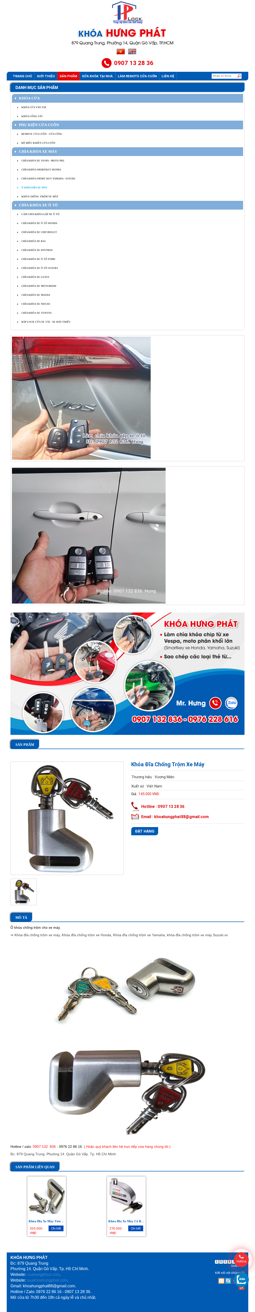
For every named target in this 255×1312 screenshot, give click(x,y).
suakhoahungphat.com (47, 1280)
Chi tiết (56, 1228)
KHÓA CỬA (27, 98)
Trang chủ (22, 76)
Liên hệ (168, 76)
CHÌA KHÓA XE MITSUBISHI (36, 286)
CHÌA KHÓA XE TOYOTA (34, 312)
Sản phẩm (68, 76)
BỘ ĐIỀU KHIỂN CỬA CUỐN (36, 143)
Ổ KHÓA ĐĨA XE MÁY (32, 187)
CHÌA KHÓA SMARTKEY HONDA (39, 169)
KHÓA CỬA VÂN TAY (31, 107)
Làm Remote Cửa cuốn (137, 76)
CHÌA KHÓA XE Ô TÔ (36, 205)
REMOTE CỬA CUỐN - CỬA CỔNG (39, 134)
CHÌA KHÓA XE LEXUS (33, 277)
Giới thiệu (46, 76)
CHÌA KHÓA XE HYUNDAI (35, 250)
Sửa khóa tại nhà (97, 76)
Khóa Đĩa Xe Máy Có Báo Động (130, 1221)
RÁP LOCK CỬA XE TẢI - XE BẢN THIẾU (43, 321)
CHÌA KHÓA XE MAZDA (33, 295)
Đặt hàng (144, 831)
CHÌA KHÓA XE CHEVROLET (37, 232)
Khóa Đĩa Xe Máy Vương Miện (50, 1221)
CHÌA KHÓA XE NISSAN (33, 304)
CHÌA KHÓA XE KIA (31, 241)
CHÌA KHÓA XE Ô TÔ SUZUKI (37, 268)
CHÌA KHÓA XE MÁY (35, 152)
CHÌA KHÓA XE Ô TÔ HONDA (37, 223)
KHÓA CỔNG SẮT (30, 116)
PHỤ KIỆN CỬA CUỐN (36, 125)
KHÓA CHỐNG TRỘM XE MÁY (37, 196)
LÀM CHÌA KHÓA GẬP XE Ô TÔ (38, 214)
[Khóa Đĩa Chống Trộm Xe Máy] (67, 818)
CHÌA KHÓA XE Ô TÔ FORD (36, 259)
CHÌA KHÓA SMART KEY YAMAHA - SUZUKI (46, 178)
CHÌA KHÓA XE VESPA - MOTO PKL (41, 160)
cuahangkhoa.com (43, 1274)
